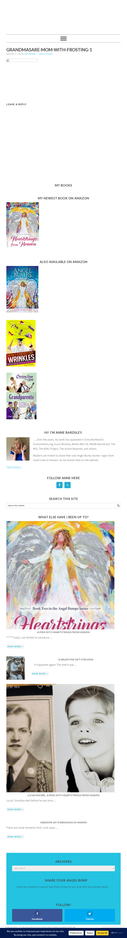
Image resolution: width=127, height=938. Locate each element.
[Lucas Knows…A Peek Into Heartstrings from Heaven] (60, 739)
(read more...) (14, 467)
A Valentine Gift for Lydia (75, 659)
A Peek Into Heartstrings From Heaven (63, 632)
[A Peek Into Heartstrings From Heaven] (60, 576)
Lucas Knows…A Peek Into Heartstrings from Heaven (63, 795)
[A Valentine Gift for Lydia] (15, 668)
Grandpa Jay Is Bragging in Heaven (63, 822)
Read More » (15, 646)
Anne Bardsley (63, 16)
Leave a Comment (46, 54)
